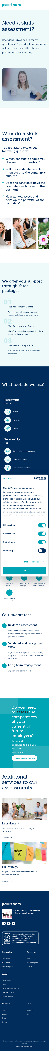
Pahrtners (11, 5)
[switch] (42, 534)
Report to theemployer (24, 584)
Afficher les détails (32, 561)
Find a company (32, 963)
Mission (4, 1010)
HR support (6, 963)
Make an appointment (25, 758)
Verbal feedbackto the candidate (9, 599)
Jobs (28, 959)
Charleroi (30, 1010)
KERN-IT (30, 1046)
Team (4, 1018)
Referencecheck (9, 584)
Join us (4, 1022)
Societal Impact (7, 996)
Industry (4, 984)
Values (4, 1014)
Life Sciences (6, 980)
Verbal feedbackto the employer (39, 584)
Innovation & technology (10, 988)
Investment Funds (8, 992)
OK (24, 570)
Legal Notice (36, 1041)
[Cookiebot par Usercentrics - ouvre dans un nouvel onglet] (34, 478)
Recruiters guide (7, 967)
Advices (29, 967)
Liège (28, 1014)
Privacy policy (28, 1041)
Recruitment (6, 959)
